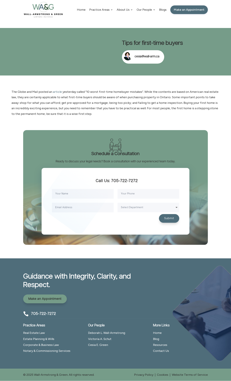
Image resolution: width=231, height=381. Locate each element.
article (57, 92)
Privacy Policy (143, 375)
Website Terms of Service (190, 375)
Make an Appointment (45, 298)
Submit (169, 218)
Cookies (162, 375)
